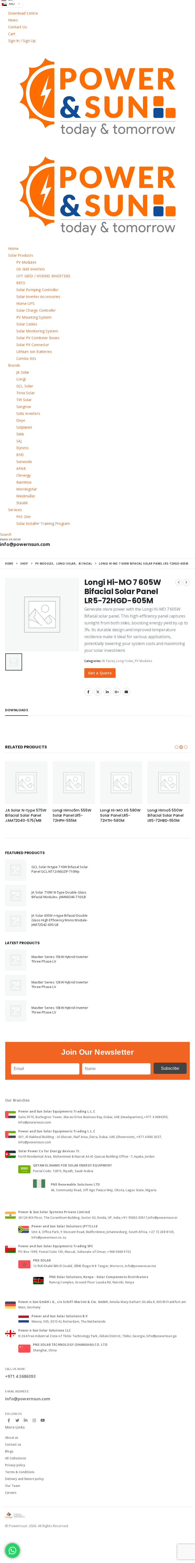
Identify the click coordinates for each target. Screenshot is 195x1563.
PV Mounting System (34, 317)
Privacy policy (15, 1465)
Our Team (12, 1486)
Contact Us (17, 26)
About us (12, 1437)
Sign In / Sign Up (22, 40)
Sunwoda (24, 461)
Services (15, 509)
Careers (11, 1492)
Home (13, 248)
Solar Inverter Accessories (38, 296)
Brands (14, 365)
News (13, 20)
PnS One (23, 516)
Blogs (9, 1451)
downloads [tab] (16, 710)
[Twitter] (17, 1420)
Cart (11, 33)
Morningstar (26, 489)
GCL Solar (24, 385)
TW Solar (24, 399)
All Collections (15, 1458)
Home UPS (25, 303)
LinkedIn (107, 692)
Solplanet (24, 427)
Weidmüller (25, 495)
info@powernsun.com (28, 1399)
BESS (20, 282)
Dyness (22, 447)
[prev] (178, 582)
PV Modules (26, 262)
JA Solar (22, 372)
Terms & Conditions (20, 1472)
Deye (20, 420)
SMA (20, 434)
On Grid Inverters (30, 269)
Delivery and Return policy (24, 1479)
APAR (21, 468)
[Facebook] (9, 1420)
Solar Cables (26, 324)
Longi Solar (124, 661)
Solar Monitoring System (37, 330)
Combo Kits (26, 358)
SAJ (19, 440)
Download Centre (23, 13)
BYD (20, 454)
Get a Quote (100, 672)
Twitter (98, 692)
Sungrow (23, 406)
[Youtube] (42, 1420)
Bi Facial (108, 661)
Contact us (13, 1444)
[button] (176, 747)
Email (126, 692)
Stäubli (21, 502)
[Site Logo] (15, 1515)
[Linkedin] (25, 1420)
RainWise (24, 482)
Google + (117, 692)
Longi (21, 379)
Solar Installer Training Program (43, 523)
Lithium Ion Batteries (34, 351)
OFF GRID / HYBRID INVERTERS (43, 275)
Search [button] (5, 534)
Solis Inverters (28, 413)
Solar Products (20, 255)
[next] (186, 582)
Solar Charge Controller (36, 310)
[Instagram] (34, 1420)
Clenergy (23, 475)
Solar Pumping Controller (37, 289)
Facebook (88, 692)
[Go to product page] (26, 782)
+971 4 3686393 (20, 1376)
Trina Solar (25, 392)
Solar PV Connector (32, 344)
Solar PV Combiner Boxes (38, 337)
